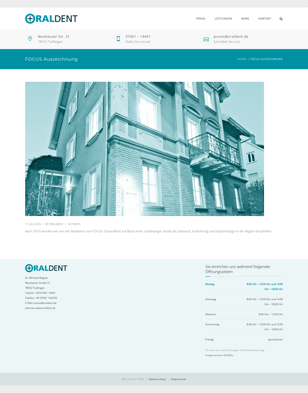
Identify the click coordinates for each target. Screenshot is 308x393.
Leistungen (223, 18)
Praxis (201, 18)
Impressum (178, 379)
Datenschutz (157, 379)
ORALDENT (56, 224)
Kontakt (265, 18)
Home (242, 59)
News (245, 18)
